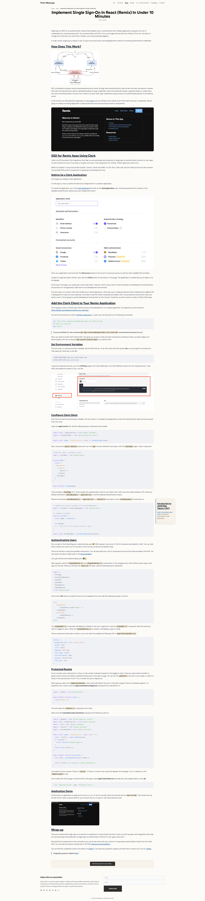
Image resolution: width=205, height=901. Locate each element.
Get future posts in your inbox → (102, 864)
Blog (126, 3)
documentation (86, 554)
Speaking (154, 3)
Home (52, 8)
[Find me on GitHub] (47, 890)
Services (120, 3)
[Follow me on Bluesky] (55, 890)
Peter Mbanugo (47, 3)
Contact (162, 3)
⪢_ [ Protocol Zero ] (142, 3)
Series (132, 3)
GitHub (91, 849)
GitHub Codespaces (83, 315)
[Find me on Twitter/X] (52, 890)
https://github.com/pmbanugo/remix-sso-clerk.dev (70, 310)
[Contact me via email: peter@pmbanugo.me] (41, 890)
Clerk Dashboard (83, 188)
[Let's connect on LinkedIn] (50, 890)
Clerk (92, 101)
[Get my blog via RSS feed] (58, 890)
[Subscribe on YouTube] (44, 890)
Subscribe (113, 889)
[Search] (114, 2)
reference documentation (100, 844)
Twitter (148, 849)
